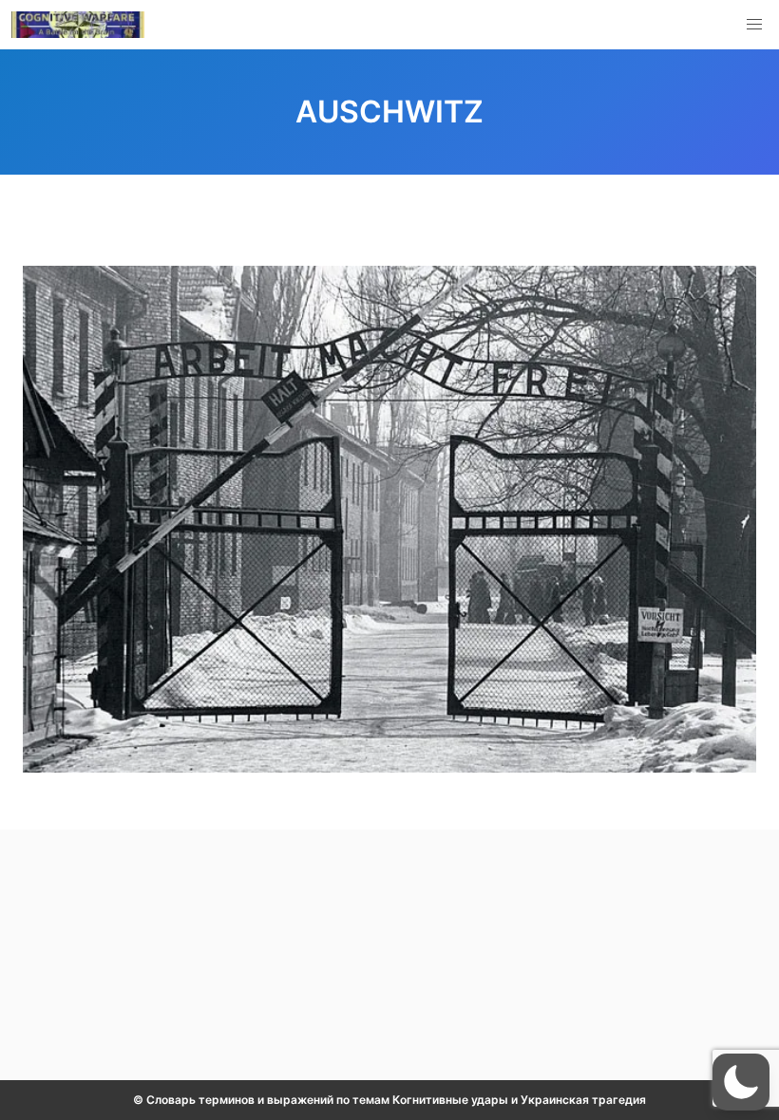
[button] (754, 24)
